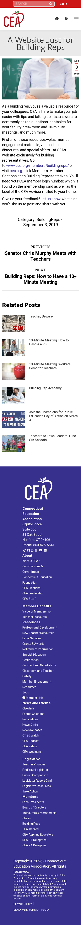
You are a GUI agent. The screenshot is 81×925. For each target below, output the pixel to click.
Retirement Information (38, 649)
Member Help (34, 697)
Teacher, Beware (41, 316)
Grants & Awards (33, 643)
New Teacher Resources (38, 633)
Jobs (25, 692)
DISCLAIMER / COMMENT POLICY (31, 910)
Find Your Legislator (35, 769)
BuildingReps (48, 219)
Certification (30, 660)
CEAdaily (28, 708)
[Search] (50, 4)
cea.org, (16, 171)
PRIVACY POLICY (23, 904)
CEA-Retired (30, 829)
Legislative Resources (36, 786)
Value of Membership (36, 611)
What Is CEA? (31, 561)
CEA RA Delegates (34, 845)
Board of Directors (34, 807)
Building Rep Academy (45, 388)
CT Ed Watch (30, 735)
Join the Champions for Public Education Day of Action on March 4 (53, 416)
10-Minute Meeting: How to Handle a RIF (49, 342)
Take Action (30, 791)
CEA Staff (29, 598)
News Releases (32, 730)
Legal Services (31, 638)
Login (63, 3)
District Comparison (35, 775)
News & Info (30, 724)
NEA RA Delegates (34, 840)
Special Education (34, 654)
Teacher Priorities (33, 764)
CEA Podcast (30, 741)
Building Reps (31, 823)
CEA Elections (31, 588)
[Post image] (13, 323)
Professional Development (39, 627)
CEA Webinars (31, 751)
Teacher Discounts (34, 617)
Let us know (51, 199)
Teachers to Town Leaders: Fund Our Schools (52, 438)
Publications (30, 719)
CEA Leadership (32, 593)
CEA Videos (30, 746)
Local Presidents (33, 802)
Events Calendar (33, 713)
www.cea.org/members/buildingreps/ (37, 165)
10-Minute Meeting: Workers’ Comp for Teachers (50, 366)
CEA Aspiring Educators (37, 834)
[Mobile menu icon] (76, 18)
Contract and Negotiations (39, 665)
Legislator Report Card (37, 780)
